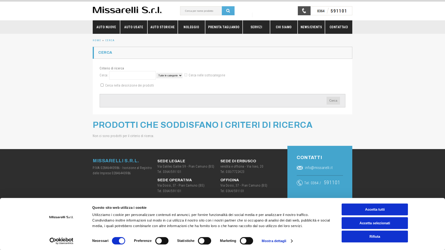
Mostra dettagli (274, 241)
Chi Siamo (284, 27)
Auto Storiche (162, 27)
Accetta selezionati (374, 223)
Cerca (110, 40)
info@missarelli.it (319, 168)
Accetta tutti (375, 209)
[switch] (161, 240)
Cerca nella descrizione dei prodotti (129, 85)
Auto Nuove (106, 27)
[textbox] (206, 10)
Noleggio (191, 27)
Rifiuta (374, 236)
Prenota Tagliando (224, 27)
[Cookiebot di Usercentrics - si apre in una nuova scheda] (61, 241)
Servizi (256, 27)
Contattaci (339, 27)
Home (97, 40)
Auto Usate (133, 27)
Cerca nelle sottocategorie (207, 75)
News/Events (311, 27)
